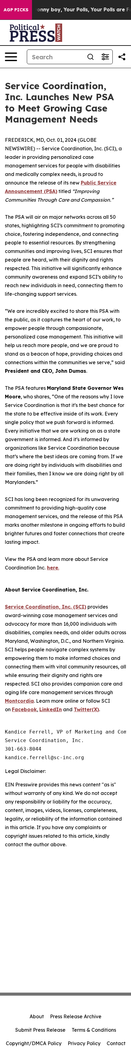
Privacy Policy (84, 1043)
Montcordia (19, 701)
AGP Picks (16, 10)
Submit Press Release (40, 1030)
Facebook (24, 709)
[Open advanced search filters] (105, 57)
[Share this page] (122, 57)
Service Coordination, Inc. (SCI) (45, 607)
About (37, 1016)
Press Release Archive (75, 1016)
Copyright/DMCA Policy (34, 1043)
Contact (116, 1043)
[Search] (90, 57)
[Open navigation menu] (11, 57)
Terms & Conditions (94, 1030)
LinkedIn (50, 709)
